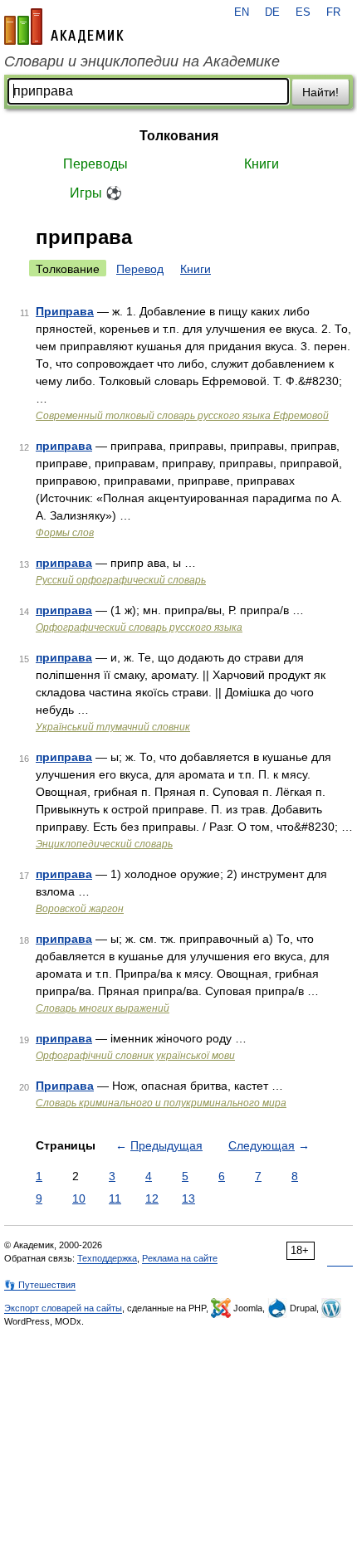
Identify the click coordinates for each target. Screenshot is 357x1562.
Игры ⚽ (96, 193)
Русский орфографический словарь (121, 580)
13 (188, 1198)
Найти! (320, 92)
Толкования (178, 136)
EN (241, 12)
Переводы (95, 164)
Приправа (65, 311)
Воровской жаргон (80, 909)
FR (333, 12)
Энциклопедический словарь (104, 844)
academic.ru (64, 26)
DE (272, 12)
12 (152, 1198)
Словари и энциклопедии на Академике (142, 61)
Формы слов (65, 533)
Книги (261, 164)
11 (115, 1198)
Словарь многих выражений (102, 1008)
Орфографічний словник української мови (135, 1056)
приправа (64, 445)
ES (303, 12)
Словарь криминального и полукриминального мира (161, 1103)
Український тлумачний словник (113, 727)
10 (79, 1198)
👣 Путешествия (40, 1285)
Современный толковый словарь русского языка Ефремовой (182, 416)
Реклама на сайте (180, 1258)
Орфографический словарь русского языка (139, 627)
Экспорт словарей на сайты (63, 1308)
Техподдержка (107, 1258)
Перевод (140, 269)
